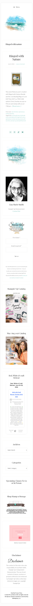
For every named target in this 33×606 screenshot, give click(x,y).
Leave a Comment (20, 64)
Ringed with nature (20, 117)
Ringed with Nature (16, 57)
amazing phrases (16, 115)
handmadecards (12, 117)
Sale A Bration (15, 111)
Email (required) (16, 246)
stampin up (13, 120)
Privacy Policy (18, 593)
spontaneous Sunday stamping (13, 119)
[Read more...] (16, 106)
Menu (18, 7)
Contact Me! (16, 211)
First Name (16, 237)
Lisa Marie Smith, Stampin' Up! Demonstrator (16, 23)
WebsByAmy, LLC (16, 598)
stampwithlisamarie (21, 120)
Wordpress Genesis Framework (13, 596)
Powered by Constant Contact (16, 431)
